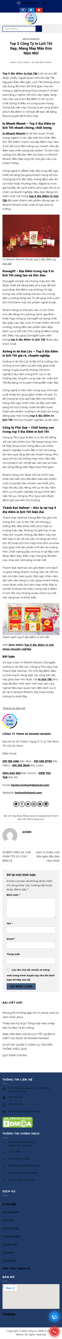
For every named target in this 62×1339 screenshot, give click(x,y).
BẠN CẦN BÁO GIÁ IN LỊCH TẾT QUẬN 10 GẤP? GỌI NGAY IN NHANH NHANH (28, 1036)
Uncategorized (31, 39)
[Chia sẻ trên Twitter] (28, 804)
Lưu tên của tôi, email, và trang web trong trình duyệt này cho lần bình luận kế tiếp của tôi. (31, 974)
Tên (10, 923)
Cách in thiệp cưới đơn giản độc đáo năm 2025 (48, 856)
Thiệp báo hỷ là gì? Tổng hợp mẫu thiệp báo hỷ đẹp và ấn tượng (28, 1025)
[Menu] (44, 3)
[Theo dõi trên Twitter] (31, 10)
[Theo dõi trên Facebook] (23, 10)
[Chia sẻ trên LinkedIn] (46, 804)
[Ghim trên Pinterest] (40, 804)
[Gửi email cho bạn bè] (34, 804)
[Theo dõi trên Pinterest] (39, 10)
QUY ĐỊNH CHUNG (14, 1055)
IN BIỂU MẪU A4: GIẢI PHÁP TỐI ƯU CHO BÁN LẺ (16, 856)
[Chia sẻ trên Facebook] (22, 804)
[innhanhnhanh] (31, 18)
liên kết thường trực (33, 819)
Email (11, 938)
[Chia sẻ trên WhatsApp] (16, 804)
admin (47, 62)
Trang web (13, 954)
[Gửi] (39, 28)
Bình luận (13, 894)
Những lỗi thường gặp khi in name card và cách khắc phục (30, 1015)
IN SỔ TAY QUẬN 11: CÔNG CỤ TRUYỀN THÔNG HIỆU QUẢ (27, 1047)
